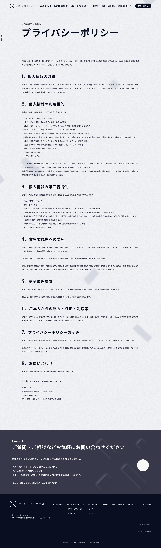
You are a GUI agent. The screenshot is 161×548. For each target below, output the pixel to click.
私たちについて (45, 6)
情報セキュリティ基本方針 (144, 531)
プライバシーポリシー (145, 525)
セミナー (92, 509)
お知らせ (111, 6)
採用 (103, 6)
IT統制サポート (73, 513)
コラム (91, 513)
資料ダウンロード (124, 6)
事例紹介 (96, 6)
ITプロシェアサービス (75, 509)
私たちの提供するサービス (64, 6)
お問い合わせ (143, 6)
